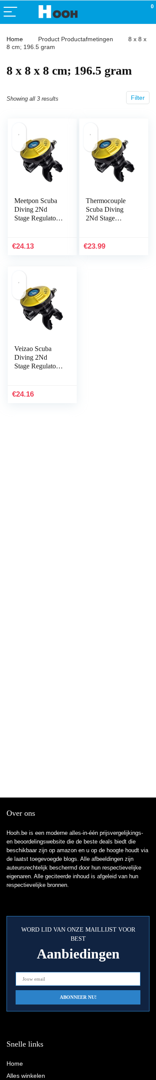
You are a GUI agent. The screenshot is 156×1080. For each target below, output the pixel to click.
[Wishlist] (129, 12)
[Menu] (10, 12)
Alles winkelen (25, 1075)
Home (14, 39)
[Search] (110, 12)
